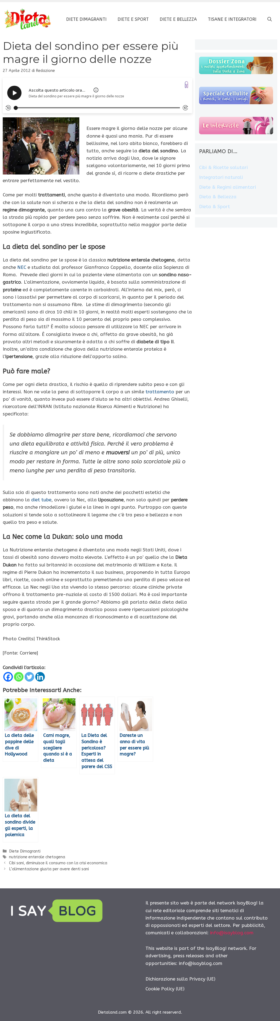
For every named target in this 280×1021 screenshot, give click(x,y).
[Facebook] (8, 677)
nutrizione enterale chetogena (37, 857)
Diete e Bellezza (178, 19)
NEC (21, 267)
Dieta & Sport (214, 206)
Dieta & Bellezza (218, 196)
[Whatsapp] (19, 677)
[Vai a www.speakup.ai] (186, 84)
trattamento (159, 391)
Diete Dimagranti (86, 19)
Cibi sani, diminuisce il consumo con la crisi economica (58, 863)
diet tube (41, 499)
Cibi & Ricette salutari (223, 167)
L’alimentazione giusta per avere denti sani (49, 869)
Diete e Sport (133, 19)
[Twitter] (29, 677)
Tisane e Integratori (232, 19)
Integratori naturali (221, 177)
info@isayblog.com (231, 932)
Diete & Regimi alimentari (227, 187)
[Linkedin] (40, 677)
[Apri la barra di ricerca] (269, 19)
